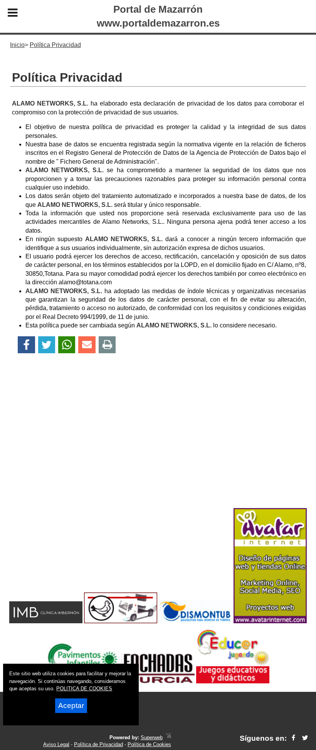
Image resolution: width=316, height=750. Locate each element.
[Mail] (86, 345)
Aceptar (71, 705)
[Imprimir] (107, 345)
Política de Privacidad (98, 744)
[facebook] (293, 738)
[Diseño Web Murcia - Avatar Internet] (168, 737)
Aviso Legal (56, 744)
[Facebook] (26, 345)
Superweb (152, 737)
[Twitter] (46, 345)
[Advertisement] (158, 444)
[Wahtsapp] (67, 345)
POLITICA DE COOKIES (84, 688)
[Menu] (12, 14)
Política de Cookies (149, 744)
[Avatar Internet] (270, 621)
